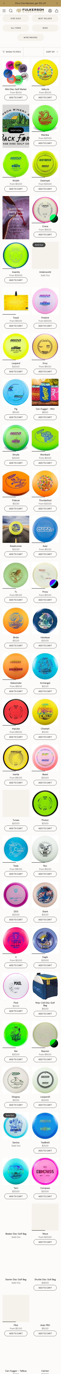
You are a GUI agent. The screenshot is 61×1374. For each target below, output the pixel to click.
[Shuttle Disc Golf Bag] (45, 1262)
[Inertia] (16, 757)
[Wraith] (16, 163)
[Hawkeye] (45, 620)
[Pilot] (16, 1308)
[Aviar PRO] (45, 1308)
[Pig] (16, 392)
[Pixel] (16, 986)
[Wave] (45, 1217)
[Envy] (45, 346)
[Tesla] (16, 849)
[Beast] (45, 757)
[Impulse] (16, 712)
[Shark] (45, 894)
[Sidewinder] (16, 666)
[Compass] (45, 1171)
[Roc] (45, 849)
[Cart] (56, 10)
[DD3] (16, 894)
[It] (16, 940)
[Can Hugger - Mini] (45, 392)
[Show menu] (4, 10)
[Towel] (16, 301)
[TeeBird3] (45, 1125)
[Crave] (45, 209)
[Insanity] (16, 255)
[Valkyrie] (45, 72)
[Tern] (16, 1171)
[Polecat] (16, 483)
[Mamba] (45, 118)
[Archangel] (45, 666)
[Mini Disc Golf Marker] (16, 72)
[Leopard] (16, 346)
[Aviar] (45, 529)
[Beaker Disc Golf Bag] (16, 1217)
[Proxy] (45, 575)
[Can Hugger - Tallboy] (16, 1354)
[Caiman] (45, 1354)
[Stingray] (16, 1080)
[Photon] (45, 803)
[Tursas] (16, 803)
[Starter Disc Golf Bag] (16, 1262)
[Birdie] (16, 620)
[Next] (57, 3)
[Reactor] (45, 1034)
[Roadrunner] (16, 529)
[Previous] (4, 3)
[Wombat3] (45, 437)
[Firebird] (45, 301)
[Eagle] (45, 940)
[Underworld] (45, 255)
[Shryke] (16, 437)
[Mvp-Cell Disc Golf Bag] (45, 986)
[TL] (16, 575)
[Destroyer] (45, 163)
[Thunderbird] (45, 483)
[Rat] (16, 1034)
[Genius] (16, 1125)
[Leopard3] (45, 1080)
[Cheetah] (45, 712)
